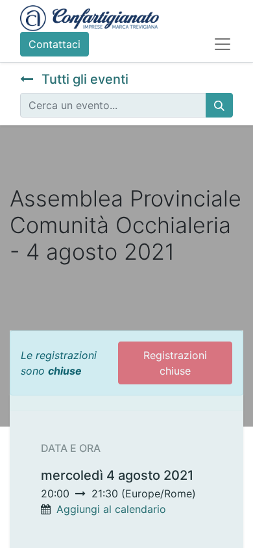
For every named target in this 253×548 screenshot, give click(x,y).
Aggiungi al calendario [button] (111, 509)
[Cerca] (219, 105)
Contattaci (54, 44)
